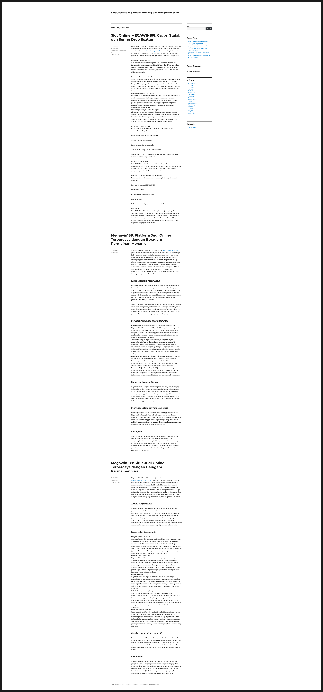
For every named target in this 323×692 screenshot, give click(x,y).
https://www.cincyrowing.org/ (141, 480)
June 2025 (190, 108)
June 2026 (191, 87)
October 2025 (191, 101)
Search (188, 26)
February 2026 (192, 94)
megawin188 (114, 50)
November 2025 (192, 99)
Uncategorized (192, 127)
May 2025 (190, 110)
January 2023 (191, 115)
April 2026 (191, 91)
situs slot (121, 50)
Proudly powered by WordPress (150, 684)
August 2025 (191, 105)
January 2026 (191, 96)
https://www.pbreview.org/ (172, 250)
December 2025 (192, 98)
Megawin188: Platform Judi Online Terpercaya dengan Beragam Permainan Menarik (141, 239)
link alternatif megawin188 (151, 51)
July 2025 (190, 106)
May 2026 (190, 89)
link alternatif (114, 48)
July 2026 (190, 85)
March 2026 (191, 92)
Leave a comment (116, 54)
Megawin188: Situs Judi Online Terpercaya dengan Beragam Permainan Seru (137, 467)
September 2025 (192, 103)
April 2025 (191, 112)
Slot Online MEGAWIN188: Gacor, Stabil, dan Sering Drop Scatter (145, 37)
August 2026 (191, 84)
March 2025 (191, 114)
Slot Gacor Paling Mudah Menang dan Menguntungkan (145, 12)
